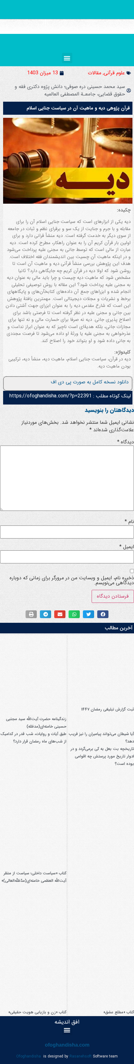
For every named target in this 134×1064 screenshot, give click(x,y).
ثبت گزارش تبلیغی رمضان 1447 (107, 709)
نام (129, 521)
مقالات (94, 73)
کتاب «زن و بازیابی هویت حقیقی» (37, 1012)
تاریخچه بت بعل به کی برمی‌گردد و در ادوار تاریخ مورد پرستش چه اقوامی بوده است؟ (102, 756)
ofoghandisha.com (67, 1045)
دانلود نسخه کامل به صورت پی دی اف (90, 382)
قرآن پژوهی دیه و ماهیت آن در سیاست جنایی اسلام (78, 108)
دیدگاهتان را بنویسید (109, 410)
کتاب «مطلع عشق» (118, 1012)
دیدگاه (125, 442)
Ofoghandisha (28, 1056)
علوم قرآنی (114, 73)
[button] (67, 58)
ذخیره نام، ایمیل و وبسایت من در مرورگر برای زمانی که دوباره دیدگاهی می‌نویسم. (72, 580)
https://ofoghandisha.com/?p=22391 (50, 396)
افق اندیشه (67, 1022)
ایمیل (126, 546)
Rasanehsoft (80, 1056)
